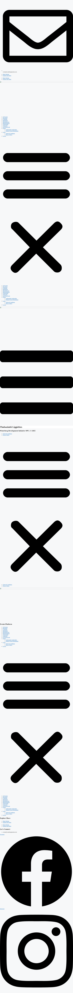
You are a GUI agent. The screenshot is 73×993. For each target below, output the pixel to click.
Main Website (6, 74)
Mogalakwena (6, 122)
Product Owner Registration (12, 131)
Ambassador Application (11, 129)
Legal (4, 132)
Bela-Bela (5, 118)
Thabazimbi (5, 124)
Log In (4, 136)
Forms (4, 128)
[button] (36, 211)
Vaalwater (5, 125)
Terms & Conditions (10, 133)
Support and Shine (7, 75)
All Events (5, 117)
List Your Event (6, 127)
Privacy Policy (9, 134)
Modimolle (5, 120)
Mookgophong (6, 123)
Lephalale (5, 119)
